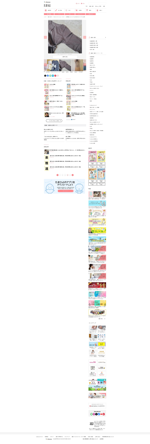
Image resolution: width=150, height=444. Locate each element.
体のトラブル (92, 65)
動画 (91, 101)
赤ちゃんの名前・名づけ (94, 88)
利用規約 (46, 436)
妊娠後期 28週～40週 (94, 47)
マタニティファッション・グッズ (58, 16)
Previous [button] (45, 37)
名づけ (69, 10)
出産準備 (80, 10)
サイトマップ (67, 436)
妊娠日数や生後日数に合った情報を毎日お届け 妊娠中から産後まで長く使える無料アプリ (65, 188)
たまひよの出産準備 (93, 141)
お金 (91, 79)
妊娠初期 (91, 58)
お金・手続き (60, 10)
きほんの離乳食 (93, 132)
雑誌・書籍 (49, 14)
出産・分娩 (92, 49)
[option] (65, 37)
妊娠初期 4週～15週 (93, 43)
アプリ (59, 14)
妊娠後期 (91, 63)
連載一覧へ (101, 318)
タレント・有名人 (93, 98)
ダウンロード (65, 190)
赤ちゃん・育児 (98, 6)
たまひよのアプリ (93, 136)
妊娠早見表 (49, 10)
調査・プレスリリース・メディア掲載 (79, 436)
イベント (91, 90)
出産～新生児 (92, 77)
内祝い (83, 3)
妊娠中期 (91, 60)
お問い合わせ (97, 436)
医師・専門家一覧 (59, 436)
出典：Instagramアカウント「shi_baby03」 (65, 54)
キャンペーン (80, 14)
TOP (86, 6)
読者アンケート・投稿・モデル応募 (96, 111)
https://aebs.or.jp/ (96, 426)
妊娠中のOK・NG (93, 120)
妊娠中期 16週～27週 (94, 45)
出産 (91, 73)
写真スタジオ (91, 14)
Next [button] (84, 37)
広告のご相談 (90, 436)
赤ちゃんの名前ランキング (95, 122)
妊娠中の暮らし (93, 67)
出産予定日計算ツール (94, 115)
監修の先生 (92, 134)
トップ (45, 16)
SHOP (78, 3)
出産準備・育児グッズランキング (96, 124)
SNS (69, 14)
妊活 (104, 6)
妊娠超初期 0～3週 (93, 41)
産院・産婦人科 (93, 71)
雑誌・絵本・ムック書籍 (94, 107)
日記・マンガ (92, 96)
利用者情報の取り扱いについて (108, 436)
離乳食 (90, 10)
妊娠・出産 (91, 6)
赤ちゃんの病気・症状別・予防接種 (96, 130)
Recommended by (68, 119)
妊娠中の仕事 (92, 84)
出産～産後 (92, 75)
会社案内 (101, 439)
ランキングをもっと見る (54, 120)
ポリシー (52, 436)
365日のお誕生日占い (94, 113)
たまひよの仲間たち (93, 139)
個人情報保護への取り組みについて (90, 439)
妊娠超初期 (92, 56)
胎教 (91, 69)
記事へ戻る (65, 56)
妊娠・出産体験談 (93, 94)
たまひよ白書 (92, 143)
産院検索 (91, 117)
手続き (91, 82)
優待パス (101, 10)
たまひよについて (93, 105)
